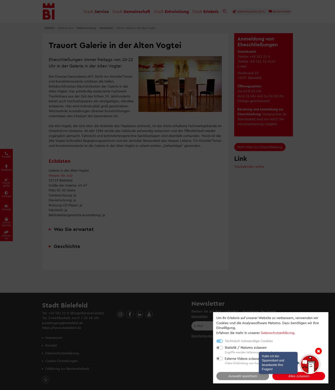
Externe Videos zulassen (243, 358)
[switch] (219, 347)
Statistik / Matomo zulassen (246, 347)
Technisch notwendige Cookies (249, 341)
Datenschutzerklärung (277, 333)
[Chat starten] (309, 364)
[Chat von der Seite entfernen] (318, 351)
